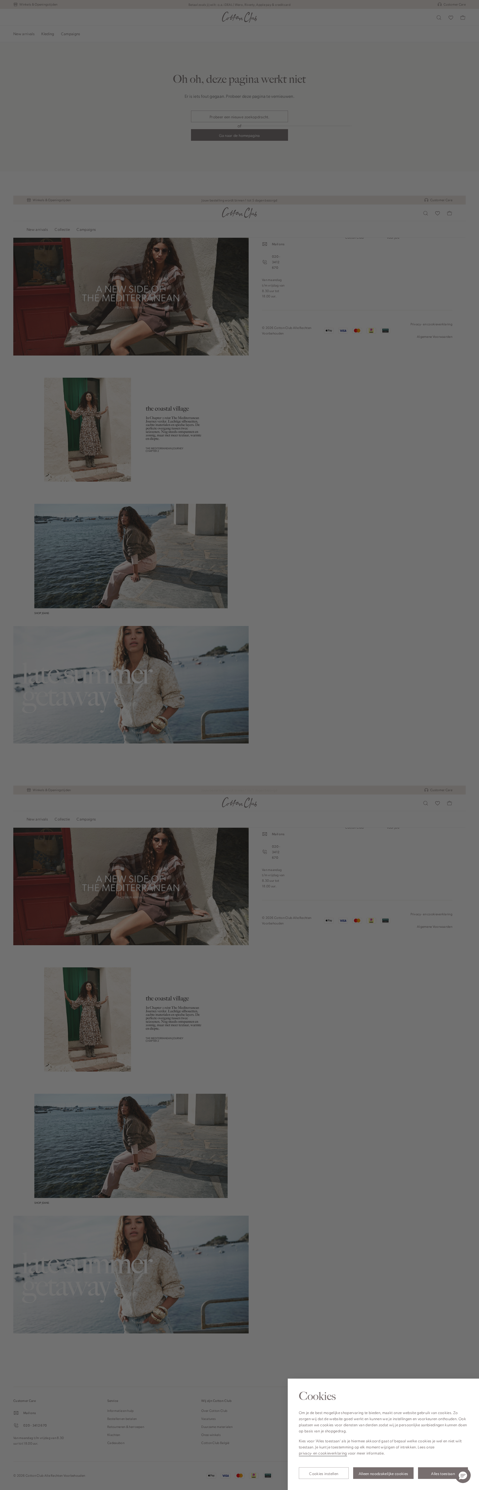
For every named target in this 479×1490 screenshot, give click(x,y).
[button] (463, 1475)
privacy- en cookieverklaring (323, 1452)
